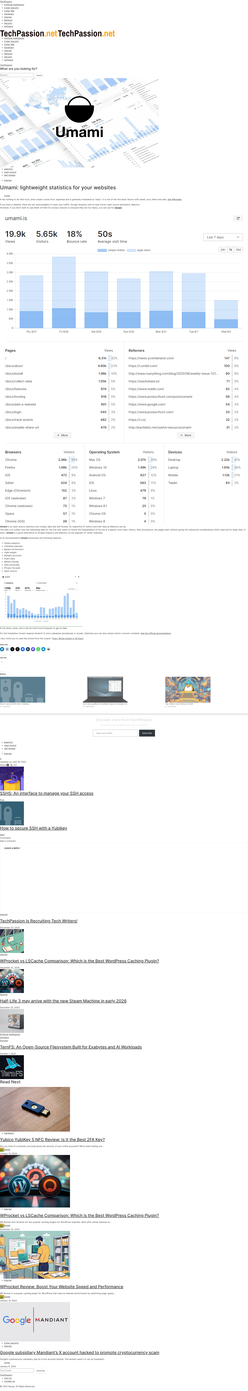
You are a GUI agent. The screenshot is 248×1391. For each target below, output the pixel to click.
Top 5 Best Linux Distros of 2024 (179, 704)
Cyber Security (11, 1343)
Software (4, 1037)
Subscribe (147, 733)
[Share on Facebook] (8, 765)
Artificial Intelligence (10, 1034)
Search (39, 75)
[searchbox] (17, 75)
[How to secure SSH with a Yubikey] (40, 690)
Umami (118, 207)
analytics (8, 169)
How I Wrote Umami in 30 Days (67, 638)
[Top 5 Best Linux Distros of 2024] (205, 690)
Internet (8, 180)
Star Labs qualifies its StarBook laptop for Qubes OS (105, 704)
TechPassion (6, 1)
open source (10, 172)
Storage (4, 1040)
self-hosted (9, 175)
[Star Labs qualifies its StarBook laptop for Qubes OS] (123, 690)
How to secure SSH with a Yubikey (14, 704)
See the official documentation (156, 633)
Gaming (3, 994)
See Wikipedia (174, 199)
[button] (8, 841)
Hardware (9, 1133)
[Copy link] (15, 765)
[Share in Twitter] (12, 765)
